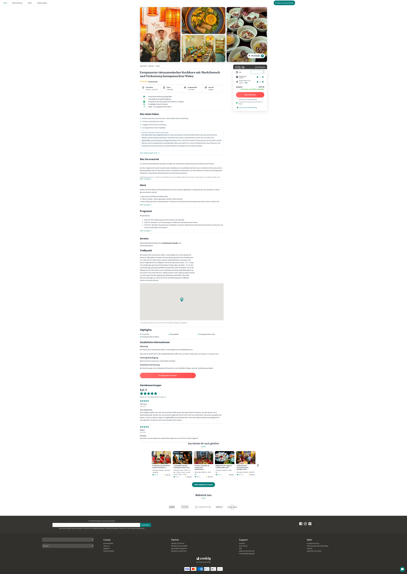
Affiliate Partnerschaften (179, 546)
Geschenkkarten (108, 551)
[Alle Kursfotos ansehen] (160, 34)
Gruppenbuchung (313, 543)
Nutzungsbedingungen (247, 553)
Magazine (106, 548)
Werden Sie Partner (177, 543)
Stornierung (243, 546)
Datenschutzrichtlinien (247, 551)
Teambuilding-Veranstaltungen (317, 546)
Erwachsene (243, 77)
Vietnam (151, 66)
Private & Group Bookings (284, 3)
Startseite (143, 66)
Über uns (106, 546)
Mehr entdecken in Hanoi (203, 485)
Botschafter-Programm (179, 548)
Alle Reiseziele (108, 543)
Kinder (244, 82)
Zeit (240, 72)
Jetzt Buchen (250, 95)
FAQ (240, 548)
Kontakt (242, 543)
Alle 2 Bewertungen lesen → (150, 153)
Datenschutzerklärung (137, 528)
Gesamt (239, 87)
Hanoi (158, 66)
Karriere (309, 548)
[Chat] (402, 569)
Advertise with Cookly (314, 551)
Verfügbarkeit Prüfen (168, 375)
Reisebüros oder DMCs (179, 551)
